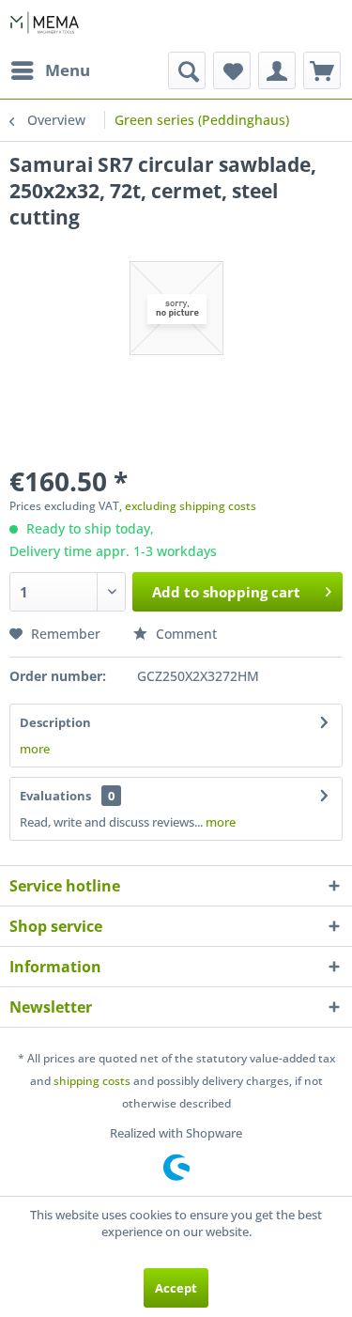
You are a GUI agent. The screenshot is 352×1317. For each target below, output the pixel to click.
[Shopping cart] (322, 70)
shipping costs (92, 1081)
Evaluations (55, 795)
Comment (184, 634)
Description (55, 722)
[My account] (277, 70)
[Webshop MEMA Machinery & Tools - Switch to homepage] (44, 25)
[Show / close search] (187, 70)
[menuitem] (49, 70)
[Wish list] (232, 70)
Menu (67, 70)
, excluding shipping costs (187, 506)
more (35, 748)
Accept (176, 1287)
